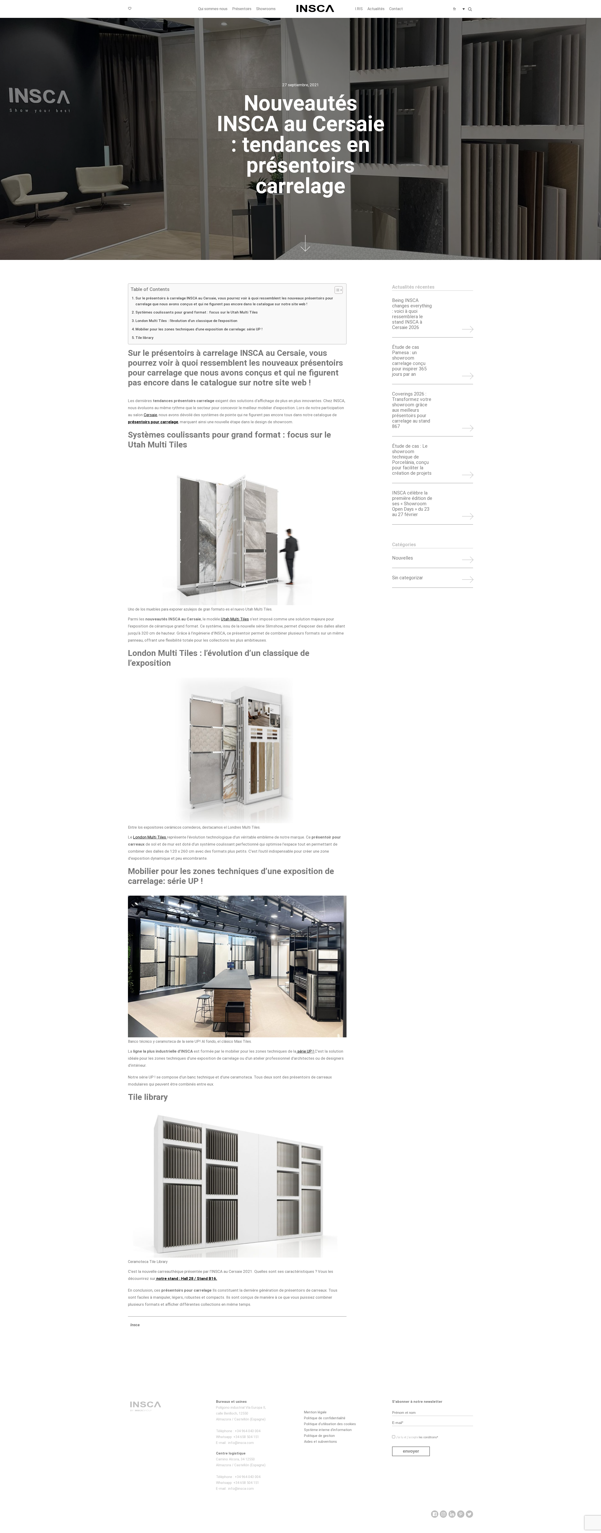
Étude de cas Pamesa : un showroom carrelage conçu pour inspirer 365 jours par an (409, 361)
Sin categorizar (407, 577)
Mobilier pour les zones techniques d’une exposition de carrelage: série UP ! (198, 329)
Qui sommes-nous (212, 9)
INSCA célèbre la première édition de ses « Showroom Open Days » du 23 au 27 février (412, 503)
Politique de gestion (319, 1436)
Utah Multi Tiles (235, 619)
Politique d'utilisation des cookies (330, 1424)
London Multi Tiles (150, 837)
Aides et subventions (320, 1441)
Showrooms (266, 9)
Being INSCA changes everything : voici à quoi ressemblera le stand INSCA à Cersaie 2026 (412, 314)
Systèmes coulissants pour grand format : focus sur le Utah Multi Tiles (196, 312)
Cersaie (150, 414)
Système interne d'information (328, 1430)
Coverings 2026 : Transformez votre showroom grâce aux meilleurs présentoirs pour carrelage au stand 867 (411, 410)
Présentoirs (241, 9)
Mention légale (315, 1412)
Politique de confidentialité (324, 1418)
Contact (396, 9)
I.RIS (359, 9)
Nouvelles (402, 558)
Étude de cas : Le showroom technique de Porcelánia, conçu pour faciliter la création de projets (411, 459)
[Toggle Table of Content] (336, 290)
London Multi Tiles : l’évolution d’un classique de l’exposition (186, 321)
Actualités (376, 9)
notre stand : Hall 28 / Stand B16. (186, 1278)
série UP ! (305, 1051)
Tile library (144, 338)
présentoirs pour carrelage (153, 422)
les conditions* (429, 1437)
